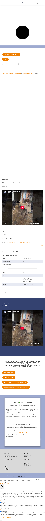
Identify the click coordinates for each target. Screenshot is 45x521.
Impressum (7, 468)
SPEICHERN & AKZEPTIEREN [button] (5, 517)
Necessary (3, 502)
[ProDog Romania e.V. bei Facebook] (25, 465)
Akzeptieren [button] (6, 483)
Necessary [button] (2, 500)
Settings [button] (1, 483)
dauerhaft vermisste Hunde (27, 73)
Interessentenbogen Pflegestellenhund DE (15, 382)
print (42, 245)
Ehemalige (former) (9, 73)
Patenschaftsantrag (9, 377)
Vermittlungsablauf (9, 372)
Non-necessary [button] (3, 509)
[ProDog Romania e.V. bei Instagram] (26, 465)
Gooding (25, 456)
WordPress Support (36, 475)
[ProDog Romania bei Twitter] (28, 465)
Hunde (3, 73)
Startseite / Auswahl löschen (11, 54)
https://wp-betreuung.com (28, 476)
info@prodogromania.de (22, 432)
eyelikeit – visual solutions (21, 475)
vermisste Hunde (17, 73)
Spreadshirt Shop (27, 455)
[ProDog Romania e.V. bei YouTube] (30, 465)
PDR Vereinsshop (27, 453)
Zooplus (25, 457)
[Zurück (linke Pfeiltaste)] (0, 520)
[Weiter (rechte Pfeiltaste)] (1, 520)
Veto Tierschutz (27, 459)
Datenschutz (7, 469)
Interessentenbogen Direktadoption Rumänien (16, 387)
